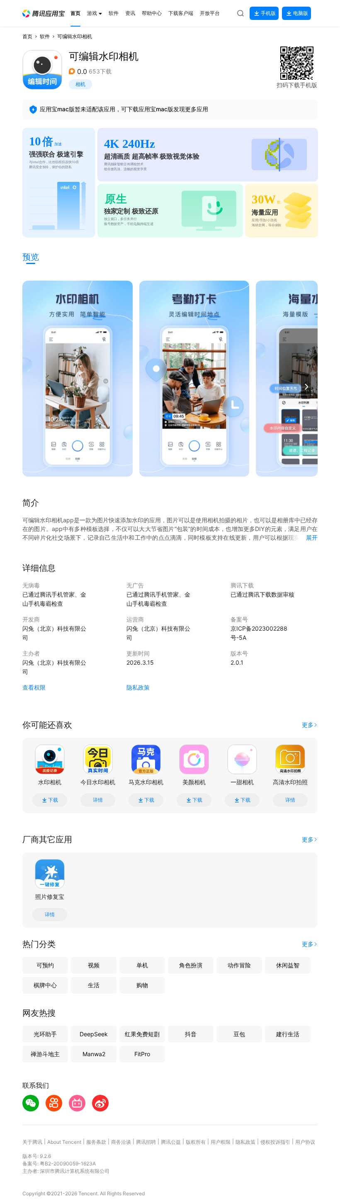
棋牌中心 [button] (45, 985)
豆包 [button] (239, 1034)
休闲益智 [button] (287, 965)
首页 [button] (27, 36)
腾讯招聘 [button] (146, 1142)
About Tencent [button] (64, 1142)
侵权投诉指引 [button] (275, 1142)
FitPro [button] (142, 1053)
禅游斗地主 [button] (45, 1053)
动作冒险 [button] (239, 965)
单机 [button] (142, 965)
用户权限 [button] (221, 1142)
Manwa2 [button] (94, 1053)
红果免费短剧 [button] (142, 1034)
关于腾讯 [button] (32, 1142)
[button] (43, 13)
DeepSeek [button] (94, 1034)
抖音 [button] (191, 1034)
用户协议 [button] (305, 1142)
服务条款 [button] (96, 1142)
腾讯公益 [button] (171, 1142)
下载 (53, 800)
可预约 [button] (45, 965)
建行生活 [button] (287, 1034)
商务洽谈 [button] (121, 1142)
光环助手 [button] (45, 1034)
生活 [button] (94, 985)
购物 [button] (142, 985)
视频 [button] (94, 965)
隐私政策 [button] (138, 687)
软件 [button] (45, 36)
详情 (98, 800)
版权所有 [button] (196, 1142)
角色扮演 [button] (190, 965)
